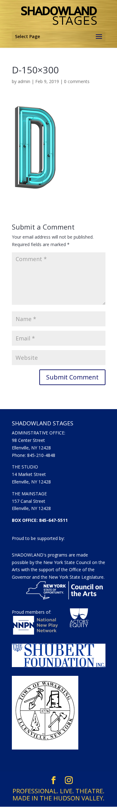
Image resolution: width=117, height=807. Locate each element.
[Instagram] (69, 780)
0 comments (77, 81)
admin (24, 81)
